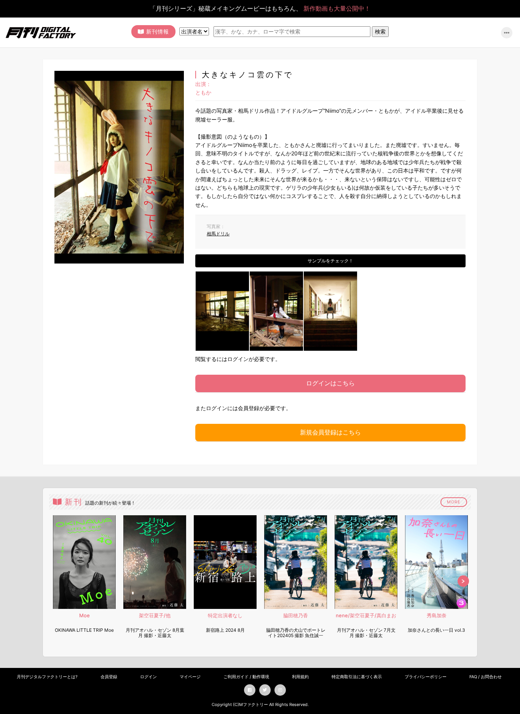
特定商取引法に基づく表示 (357, 676)
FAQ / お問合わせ (485, 676)
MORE (454, 502)
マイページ (190, 676)
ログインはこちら (330, 383)
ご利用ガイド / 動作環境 (246, 676)
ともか (203, 92)
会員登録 (108, 676)
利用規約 (300, 676)
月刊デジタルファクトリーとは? (47, 676)
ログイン (148, 676)
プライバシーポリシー (426, 676)
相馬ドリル (218, 233)
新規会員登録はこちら (330, 432)
